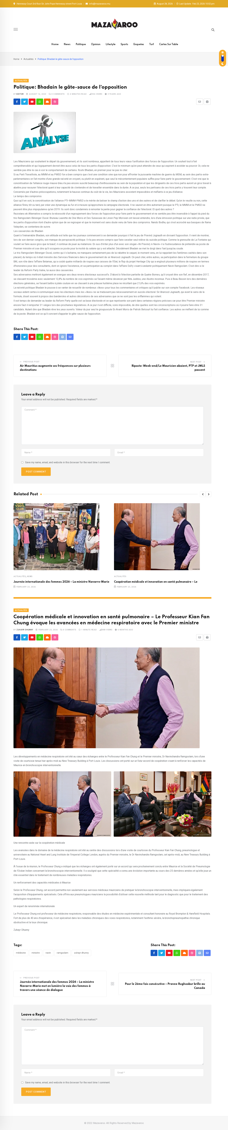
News (67, 44)
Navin (48, 953)
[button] (203, 494)
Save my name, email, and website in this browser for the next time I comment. (67, 462)
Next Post (195, 362)
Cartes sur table (168, 44)
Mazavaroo (138, 1123)
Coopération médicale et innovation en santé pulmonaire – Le (155, 581)
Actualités (29, 59)
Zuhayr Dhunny (24, 630)
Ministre (36, 953)
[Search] (213, 30)
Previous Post (31, 362)
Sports (124, 44)
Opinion (95, 44)
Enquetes (138, 44)
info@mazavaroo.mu (99, 3)
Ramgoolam (62, 953)
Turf (151, 44)
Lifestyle (110, 44)
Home (54, 44)
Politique (81, 44)
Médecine (21, 953)
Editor (20, 94)
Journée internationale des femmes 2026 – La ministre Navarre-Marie (61, 581)
